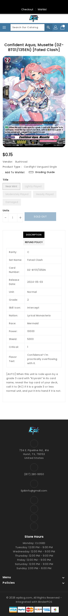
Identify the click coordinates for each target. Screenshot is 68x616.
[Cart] (62, 27)
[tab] (33, 235)
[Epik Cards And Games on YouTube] (30, 4)
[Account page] (55, 27)
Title (6, 179)
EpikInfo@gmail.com (34, 490)
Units (6, 210)
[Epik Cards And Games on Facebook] (24, 4)
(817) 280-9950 (34, 474)
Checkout (27, 9)
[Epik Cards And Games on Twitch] (44, 4)
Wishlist (42, 9)
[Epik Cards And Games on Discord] (37, 4)
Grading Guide (45, 172)
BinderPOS (45, 602)
